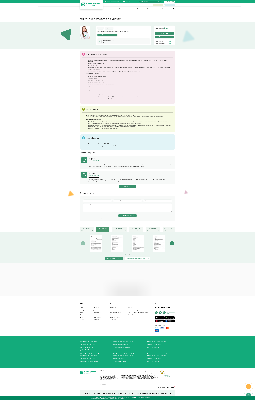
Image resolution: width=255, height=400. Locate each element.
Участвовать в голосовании (167, 376)
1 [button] (126, 254)
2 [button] (129, 254)
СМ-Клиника (113, 307)
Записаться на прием (158, 4)
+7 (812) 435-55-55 (125, 1)
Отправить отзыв (128, 215)
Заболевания (164, 8)
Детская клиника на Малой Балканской (113, 42)
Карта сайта (131, 314)
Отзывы (117, 5)
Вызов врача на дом (98, 314)
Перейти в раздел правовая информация (137, 258)
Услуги (138, 8)
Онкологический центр (115, 314)
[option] (95, 243)
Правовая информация (133, 310)
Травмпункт (113, 319)
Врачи (85, 15)
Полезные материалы (99, 317)
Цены (123, 5)
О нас (106, 5)
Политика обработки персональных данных (138, 312)
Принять (160, 397)
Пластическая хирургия (115, 312)
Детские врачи (109, 8)
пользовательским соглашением (147, 219)
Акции (111, 5)
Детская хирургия (151, 8)
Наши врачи (83, 310)
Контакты (129, 5)
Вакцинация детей (98, 312)
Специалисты (97, 307)
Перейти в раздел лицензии (114, 258)
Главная (81, 15)
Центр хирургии (114, 310)
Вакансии (130, 307)
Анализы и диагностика (124, 8)
